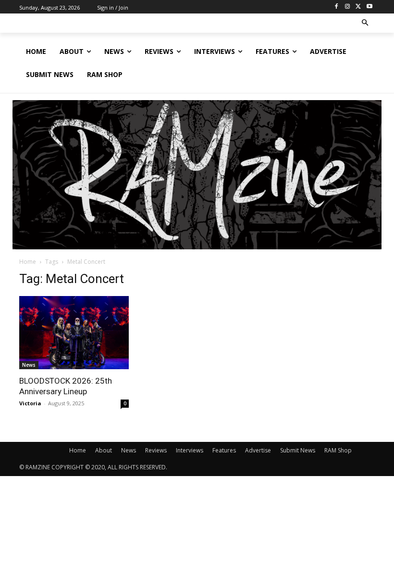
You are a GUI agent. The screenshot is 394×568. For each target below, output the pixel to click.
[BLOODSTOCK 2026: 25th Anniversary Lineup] (74, 332)
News (29, 364)
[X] (358, 7)
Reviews (156, 450)
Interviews (189, 450)
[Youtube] (369, 7)
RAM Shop (338, 450)
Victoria (30, 403)
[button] (365, 23)
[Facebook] (336, 7)
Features (224, 450)
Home (27, 262)
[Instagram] (347, 7)
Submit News (297, 450)
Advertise (258, 450)
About (103, 450)
